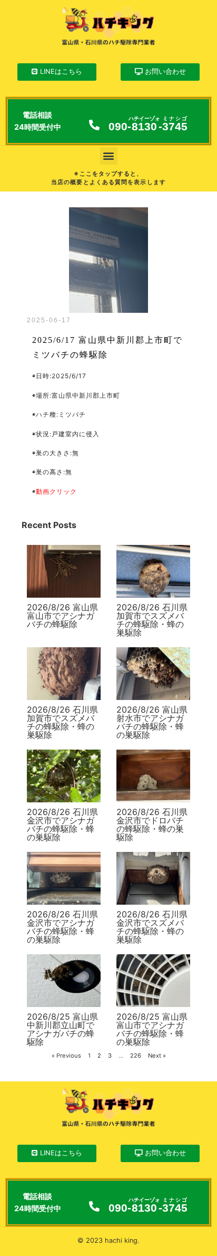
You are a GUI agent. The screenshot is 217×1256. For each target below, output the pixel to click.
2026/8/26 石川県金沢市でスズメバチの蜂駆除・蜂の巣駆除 (152, 927)
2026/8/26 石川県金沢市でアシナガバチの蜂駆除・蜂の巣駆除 (62, 824)
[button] (108, 156)
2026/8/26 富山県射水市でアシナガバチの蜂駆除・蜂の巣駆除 (152, 722)
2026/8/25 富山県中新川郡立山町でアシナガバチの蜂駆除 (62, 1029)
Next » (157, 1055)
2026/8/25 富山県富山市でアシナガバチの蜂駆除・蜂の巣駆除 (152, 1029)
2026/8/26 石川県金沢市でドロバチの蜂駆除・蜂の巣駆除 (152, 824)
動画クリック (56, 491)
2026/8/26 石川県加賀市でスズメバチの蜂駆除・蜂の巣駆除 (152, 620)
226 (135, 1055)
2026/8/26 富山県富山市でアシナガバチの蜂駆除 (62, 615)
